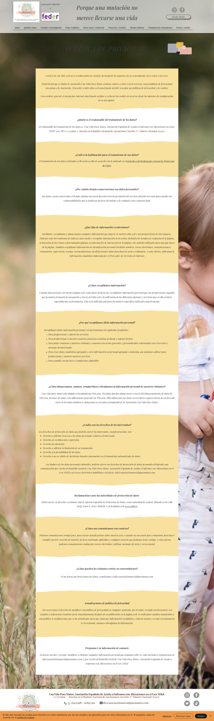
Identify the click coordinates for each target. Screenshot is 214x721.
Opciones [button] (167, 716)
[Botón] (28, 704)
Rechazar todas (183, 716)
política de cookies (25, 717)
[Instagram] (174, 10)
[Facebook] (182, 10)
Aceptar (201, 716)
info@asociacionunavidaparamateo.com (135, 472)
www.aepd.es (131, 506)
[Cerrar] (210, 716)
